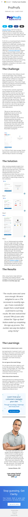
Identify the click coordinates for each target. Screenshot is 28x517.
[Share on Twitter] (4, 26)
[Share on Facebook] (16, 26)
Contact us (15, 513)
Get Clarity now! (14, 411)
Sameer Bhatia (6, 30)
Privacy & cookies (14, 510)
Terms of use (14, 512)
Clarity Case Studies (19, 2)
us (16, 477)
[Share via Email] (21, 26)
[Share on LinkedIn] (10, 26)
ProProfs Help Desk (14, 50)
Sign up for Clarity (14, 504)
